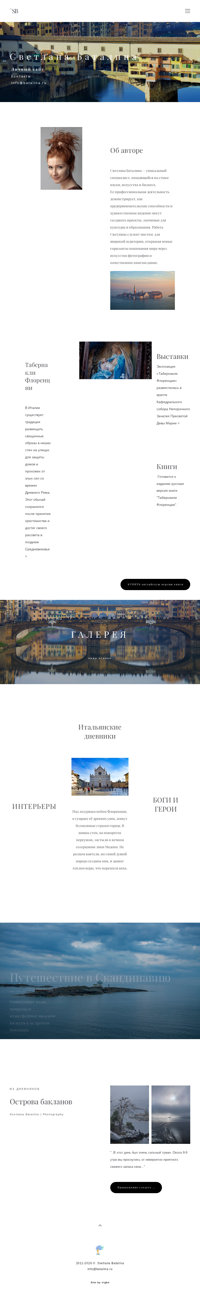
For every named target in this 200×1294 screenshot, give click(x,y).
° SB (14, 11)
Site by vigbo (100, 1282)
